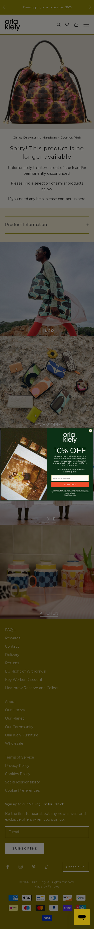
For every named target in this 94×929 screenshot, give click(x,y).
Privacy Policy (72, 495)
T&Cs (65, 495)
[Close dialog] (90, 430)
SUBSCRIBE (70, 484)
